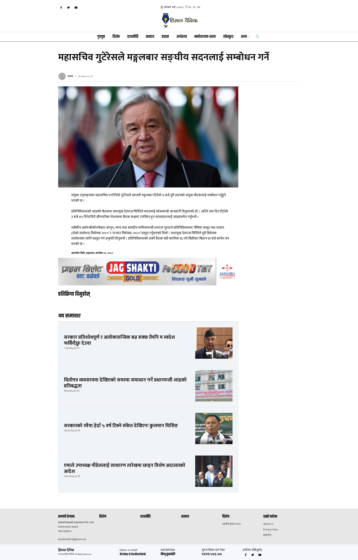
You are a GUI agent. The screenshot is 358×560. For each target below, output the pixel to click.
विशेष (116, 37)
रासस (70, 76)
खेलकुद (228, 37)
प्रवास (165, 37)
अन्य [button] (244, 37)
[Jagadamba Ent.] (148, 271)
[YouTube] (76, 7)
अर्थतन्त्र (181, 37)
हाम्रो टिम (267, 535)
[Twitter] (68, 7)
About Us (268, 524)
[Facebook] (61, 7)
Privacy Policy (270, 529)
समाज (150, 37)
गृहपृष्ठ (101, 37)
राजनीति (132, 37)
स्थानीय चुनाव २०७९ (231, 524)
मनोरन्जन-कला (205, 37)
